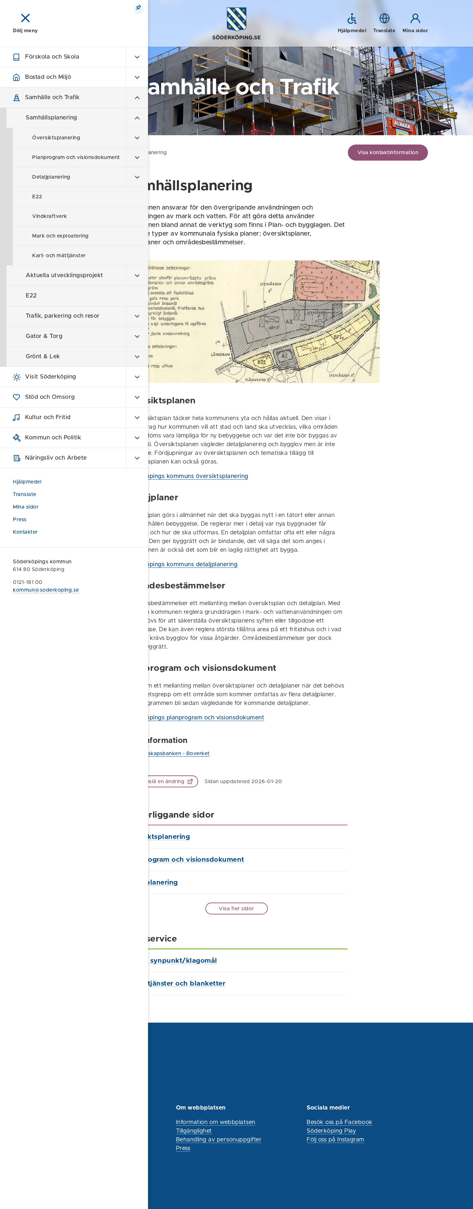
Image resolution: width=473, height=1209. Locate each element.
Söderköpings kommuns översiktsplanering (186, 476)
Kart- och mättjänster (59, 255)
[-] (137, 98)
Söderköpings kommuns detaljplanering (181, 564)
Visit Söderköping (50, 377)
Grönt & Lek (43, 357)
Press (20, 519)
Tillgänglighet (194, 1131)
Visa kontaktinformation (388, 152)
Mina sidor (26, 507)
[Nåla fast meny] (139, 9)
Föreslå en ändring (160, 781)
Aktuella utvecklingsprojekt (64, 275)
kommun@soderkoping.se (46, 590)
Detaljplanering (51, 177)
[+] (137, 57)
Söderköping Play (331, 1131)
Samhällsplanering (51, 118)
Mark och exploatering (60, 236)
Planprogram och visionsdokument (76, 157)
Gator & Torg (44, 336)
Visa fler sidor (236, 908)
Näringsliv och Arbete (56, 458)
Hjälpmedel (27, 481)
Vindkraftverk (49, 216)
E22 (37, 196)
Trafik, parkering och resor (63, 316)
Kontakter (25, 532)
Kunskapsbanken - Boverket (174, 753)
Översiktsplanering (56, 137)
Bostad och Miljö (48, 77)
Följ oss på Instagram (335, 1140)
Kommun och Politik (53, 438)
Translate (24, 494)
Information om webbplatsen (215, 1122)
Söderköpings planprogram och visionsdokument (194, 718)
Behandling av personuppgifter (219, 1140)
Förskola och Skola (52, 57)
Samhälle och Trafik (52, 97)
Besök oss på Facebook (340, 1122)
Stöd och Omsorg (50, 397)
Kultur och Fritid (48, 417)
